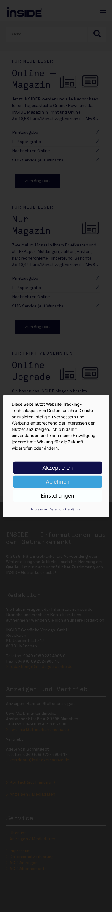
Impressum (39, 509)
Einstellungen (57, 495)
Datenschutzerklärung (65, 509)
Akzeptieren (57, 467)
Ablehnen (58, 481)
